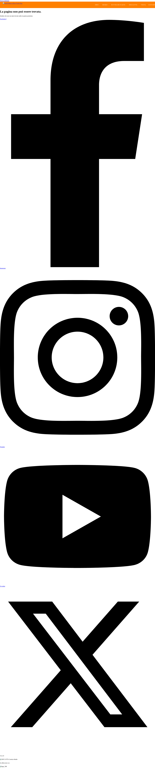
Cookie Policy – (25, 769)
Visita (143, 5)
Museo (105, 5)
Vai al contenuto (4, 1)
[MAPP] (12, 5)
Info (97, 5)
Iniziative (133, 5)
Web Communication (39, 769)
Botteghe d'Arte (118, 5)
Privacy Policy (16, 769)
